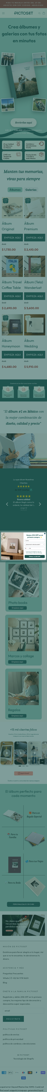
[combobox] (34, 544)
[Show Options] (43, 544)
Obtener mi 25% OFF (34, 556)
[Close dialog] (44, 533)
